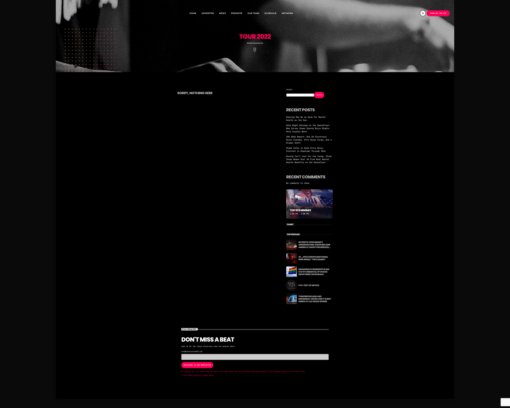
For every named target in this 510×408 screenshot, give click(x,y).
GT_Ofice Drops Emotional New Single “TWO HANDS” (313, 258)
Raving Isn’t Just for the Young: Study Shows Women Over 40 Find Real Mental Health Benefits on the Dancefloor (309, 159)
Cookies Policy (280, 371)
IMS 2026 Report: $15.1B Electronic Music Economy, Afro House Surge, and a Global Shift (309, 139)
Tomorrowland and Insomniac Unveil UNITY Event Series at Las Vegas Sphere (314, 299)
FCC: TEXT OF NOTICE (308, 285)
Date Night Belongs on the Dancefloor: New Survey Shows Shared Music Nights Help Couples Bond (308, 128)
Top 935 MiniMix (300, 210)
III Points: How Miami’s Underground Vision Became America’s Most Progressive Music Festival (314, 246)
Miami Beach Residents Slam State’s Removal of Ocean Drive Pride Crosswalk (313, 272)
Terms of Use (299, 371)
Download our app (438, 13)
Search (289, 90)
